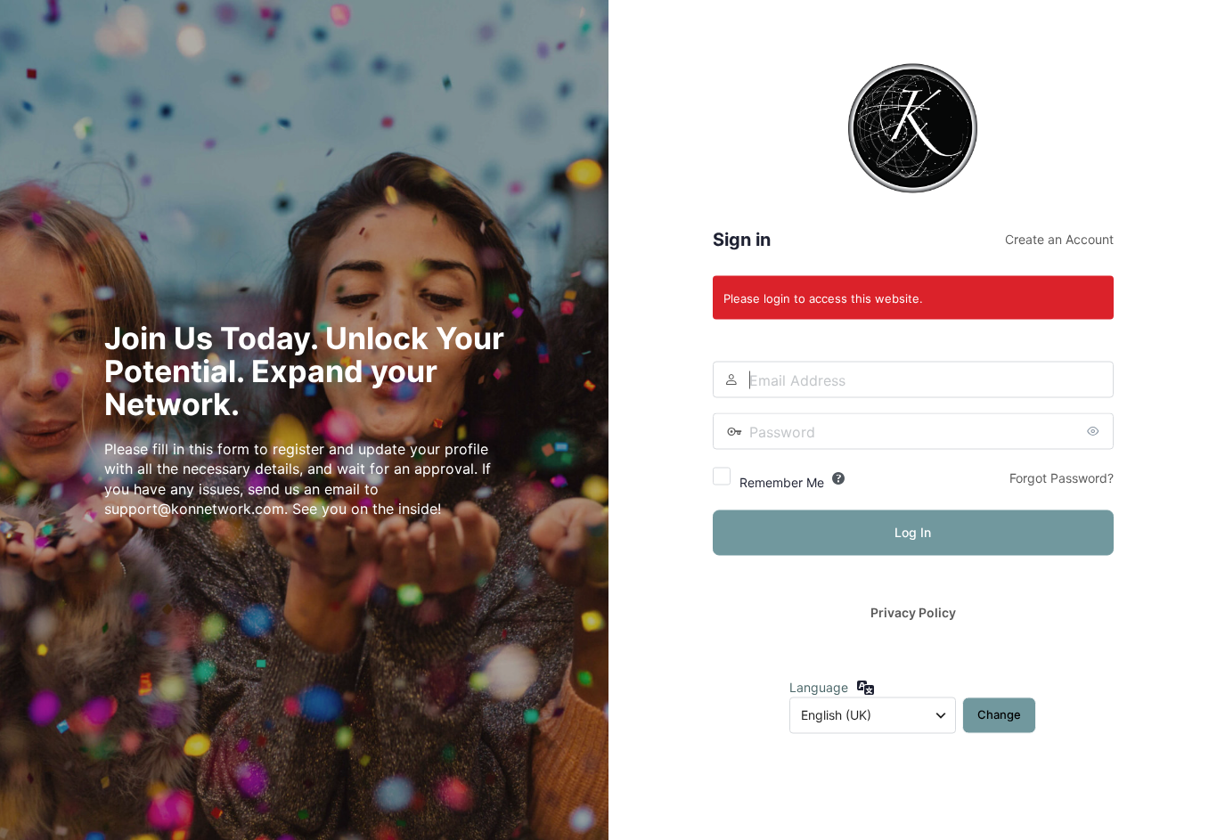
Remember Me (781, 482)
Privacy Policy (913, 612)
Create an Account (1059, 239)
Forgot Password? (1061, 477)
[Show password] (1096, 431)
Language (818, 686)
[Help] (838, 478)
